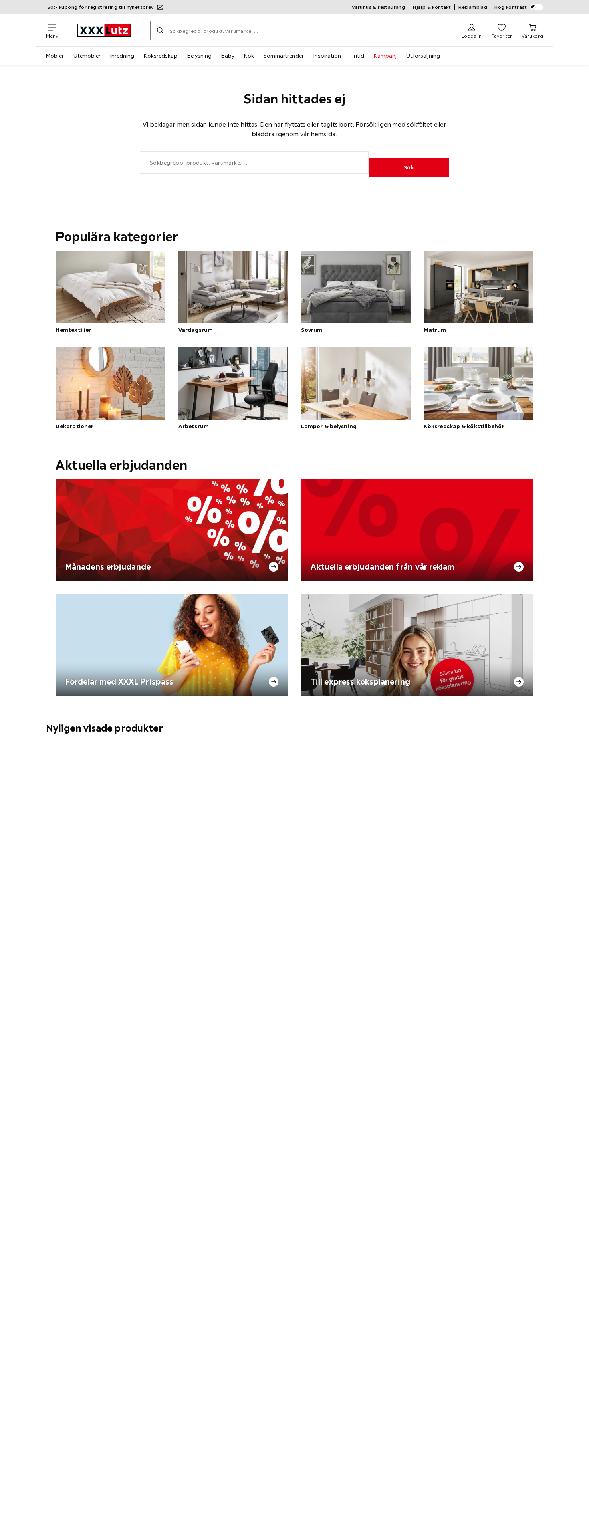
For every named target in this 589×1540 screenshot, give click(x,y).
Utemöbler (87, 55)
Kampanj (385, 55)
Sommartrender (284, 55)
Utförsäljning (423, 55)
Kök (249, 55)
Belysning (199, 55)
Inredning (122, 55)
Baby (227, 55)
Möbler (55, 55)
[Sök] (160, 30)
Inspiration (327, 55)
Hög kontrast (510, 7)
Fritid (357, 55)
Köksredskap (161, 55)
